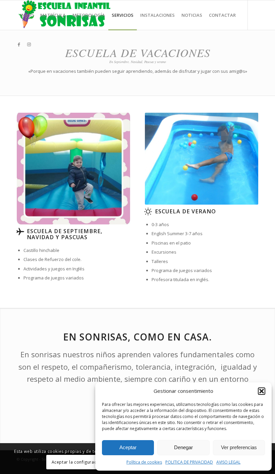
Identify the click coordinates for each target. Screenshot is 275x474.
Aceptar (127, 447)
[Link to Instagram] (29, 44)
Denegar (183, 447)
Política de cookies (144, 462)
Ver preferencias (239, 447)
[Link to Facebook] (19, 44)
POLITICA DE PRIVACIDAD (189, 462)
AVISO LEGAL (228, 462)
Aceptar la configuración (77, 462)
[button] (261, 391)
